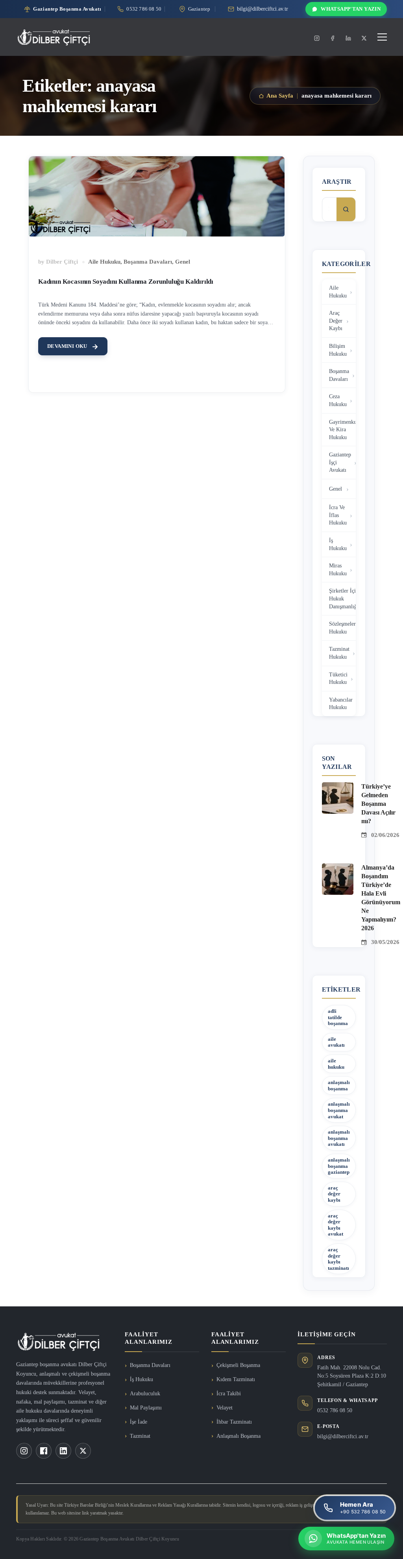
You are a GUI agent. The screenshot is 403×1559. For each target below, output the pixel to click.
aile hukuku (336, 1064)
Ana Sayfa (279, 95)
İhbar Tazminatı (234, 1422)
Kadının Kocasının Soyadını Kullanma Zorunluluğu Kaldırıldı (125, 281)
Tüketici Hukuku (338, 678)
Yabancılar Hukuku (341, 704)
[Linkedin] (348, 38)
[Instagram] (317, 38)
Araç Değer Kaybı (335, 320)
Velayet (224, 1408)
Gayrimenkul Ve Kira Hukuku (342, 429)
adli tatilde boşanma (338, 1017)
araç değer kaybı (334, 1194)
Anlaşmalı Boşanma (238, 1436)
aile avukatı (336, 1042)
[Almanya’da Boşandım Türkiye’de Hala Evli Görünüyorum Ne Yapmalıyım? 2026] (337, 868)
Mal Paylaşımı (146, 1408)
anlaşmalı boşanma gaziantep (339, 1166)
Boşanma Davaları (148, 262)
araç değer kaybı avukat (335, 1225)
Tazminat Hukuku (339, 653)
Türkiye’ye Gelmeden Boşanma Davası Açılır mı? (378, 803)
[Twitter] (364, 38)
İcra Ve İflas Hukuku (338, 515)
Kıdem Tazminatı (235, 1379)
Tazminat (140, 1436)
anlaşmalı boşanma (339, 1085)
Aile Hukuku (104, 262)
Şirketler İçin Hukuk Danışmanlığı (342, 598)
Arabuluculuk (145, 1393)
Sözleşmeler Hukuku (342, 628)
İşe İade (138, 1422)
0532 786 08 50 (334, 1410)
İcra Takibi (228, 1393)
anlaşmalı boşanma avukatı (339, 1138)
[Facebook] (332, 38)
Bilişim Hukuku (338, 350)
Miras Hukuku (338, 569)
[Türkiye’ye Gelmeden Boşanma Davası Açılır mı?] (337, 787)
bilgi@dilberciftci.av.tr (342, 1436)
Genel (182, 262)
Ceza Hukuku (338, 400)
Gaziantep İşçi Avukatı (340, 462)
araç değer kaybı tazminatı (338, 1259)
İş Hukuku (338, 544)
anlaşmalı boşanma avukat (339, 1110)
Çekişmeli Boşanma (238, 1365)
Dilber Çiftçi (62, 262)
